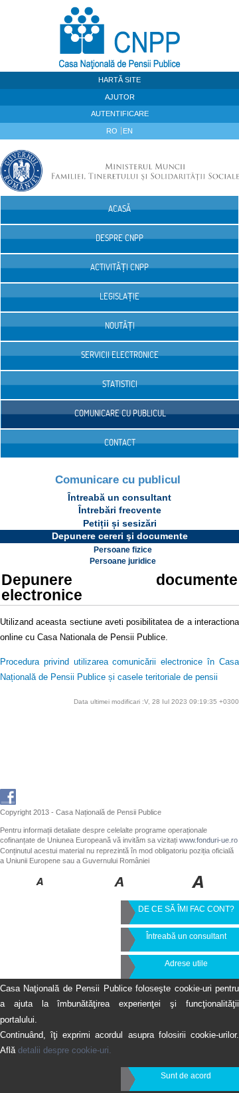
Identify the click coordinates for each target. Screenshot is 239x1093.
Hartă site (119, 80)
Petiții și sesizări (120, 523)
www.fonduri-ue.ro (208, 840)
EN (128, 131)
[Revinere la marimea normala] (40, 891)
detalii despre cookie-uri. (65, 1050)
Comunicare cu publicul (118, 479)
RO (113, 131)
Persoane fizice (123, 549)
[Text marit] (120, 891)
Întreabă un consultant (119, 497)
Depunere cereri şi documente (120, 536)
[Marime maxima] (199, 891)
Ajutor (120, 97)
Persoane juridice (123, 561)
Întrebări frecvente (119, 510)
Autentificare (120, 114)
